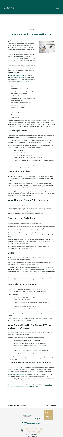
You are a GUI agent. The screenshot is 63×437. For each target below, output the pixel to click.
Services (31, 29)
